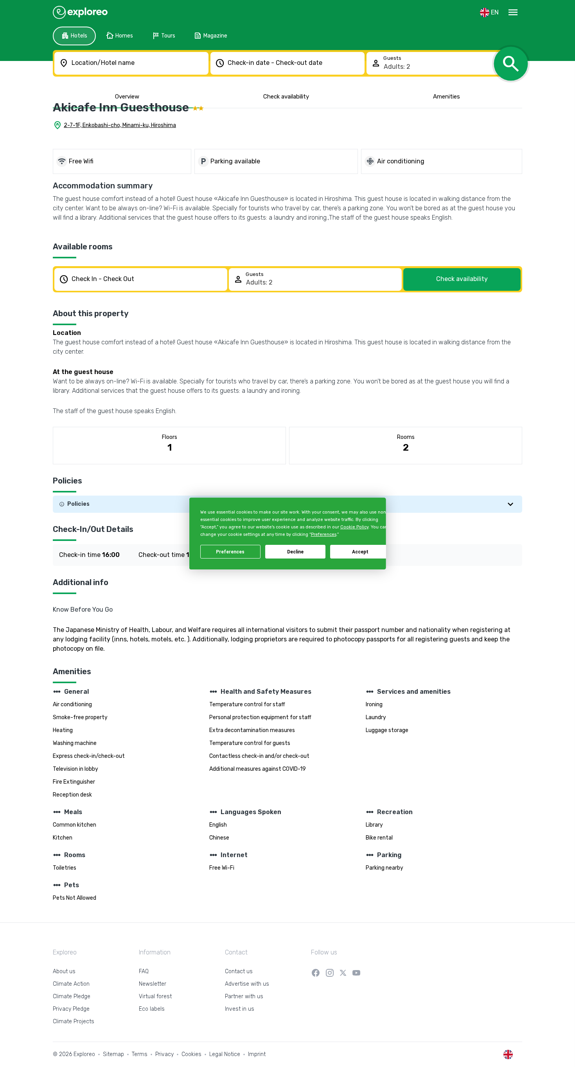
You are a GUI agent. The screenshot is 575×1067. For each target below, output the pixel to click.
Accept (360, 552)
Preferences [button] (323, 534)
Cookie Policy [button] (354, 527)
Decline (295, 552)
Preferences (230, 552)
